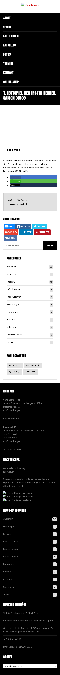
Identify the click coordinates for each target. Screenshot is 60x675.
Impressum (8, 471)
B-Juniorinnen (33, 365)
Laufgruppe (12, 312)
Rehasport (12, 327)
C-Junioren (30, 371)
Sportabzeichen (14, 334)
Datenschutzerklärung (14, 468)
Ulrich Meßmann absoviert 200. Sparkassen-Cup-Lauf (28, 620)
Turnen (10, 342)
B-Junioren (14, 371)
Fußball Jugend (14, 304)
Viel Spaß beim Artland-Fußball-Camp (21, 613)
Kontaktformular (11, 418)
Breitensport (13, 274)
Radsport (11, 319)
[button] (15, 177)
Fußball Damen (14, 289)
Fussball (23, 204)
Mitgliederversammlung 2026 (17, 646)
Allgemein (11, 266)
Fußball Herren (14, 297)
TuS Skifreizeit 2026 (12, 639)
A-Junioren (15, 365)
